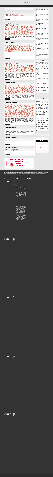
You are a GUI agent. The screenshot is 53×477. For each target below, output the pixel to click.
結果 (15, 92)
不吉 (28, 85)
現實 (23, 69)
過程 (6, 34)
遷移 (8, 34)
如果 (19, 107)
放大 (33, 89)
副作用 (25, 106)
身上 (8, 71)
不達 (15, 65)
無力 (8, 69)
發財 (14, 32)
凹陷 (14, 66)
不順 (18, 65)
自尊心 (14, 70)
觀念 (17, 50)
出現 (11, 106)
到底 (18, 106)
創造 (24, 27)
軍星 (24, 50)
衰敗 (6, 33)
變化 (20, 50)
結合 (13, 92)
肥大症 (7, 114)
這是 (28, 50)
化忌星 (5, 46)
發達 (15, 32)
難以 (25, 34)
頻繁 (28, 116)
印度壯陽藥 (26, 472)
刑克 (18, 66)
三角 (13, 45)
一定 (16, 85)
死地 (6, 31)
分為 (17, 66)
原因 (15, 46)
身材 (22, 50)
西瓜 (9, 115)
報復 (22, 67)
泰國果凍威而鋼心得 (21, 15)
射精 (16, 108)
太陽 (27, 28)
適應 (15, 71)
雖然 (24, 34)
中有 (25, 45)
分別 (17, 27)
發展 (12, 32)
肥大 (5, 114)
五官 (33, 65)
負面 (20, 115)
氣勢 (8, 31)
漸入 (6, 69)
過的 (5, 34)
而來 (19, 92)
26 (40, 149)
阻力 (6, 93)
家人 (32, 47)
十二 (30, 27)
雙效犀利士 (40, 130)
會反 (22, 110)
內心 (8, 66)
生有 (27, 69)
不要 (22, 105)
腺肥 (10, 114)
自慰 (13, 114)
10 (37, 145)
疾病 (12, 113)
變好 (21, 50)
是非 (16, 90)
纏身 (18, 92)
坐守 (16, 28)
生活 (6, 32)
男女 (33, 49)
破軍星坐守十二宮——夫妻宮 (10, 42)
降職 (8, 93)
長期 (14, 116)
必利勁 (38, 111)
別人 (20, 66)
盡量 (24, 113)
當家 (9, 32)
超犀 (10, 139)
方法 (12, 48)
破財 (20, 32)
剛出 (21, 27)
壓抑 (11, 107)
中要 (25, 105)
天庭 (31, 67)
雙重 (28, 71)
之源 (27, 105)
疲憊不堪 (10, 113)
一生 (19, 85)
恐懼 (16, 109)
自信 (11, 70)
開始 (18, 34)
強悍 (21, 29)
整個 (25, 30)
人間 (21, 26)
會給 (27, 90)
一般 (22, 85)
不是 (20, 45)
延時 (18, 29)
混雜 (19, 91)
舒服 (18, 114)
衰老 (8, 33)
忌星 (12, 89)
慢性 (30, 109)
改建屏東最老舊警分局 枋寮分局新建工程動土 (42, 89)
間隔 (15, 116)
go (8, 85)
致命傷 (16, 114)
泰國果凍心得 (6, 49)
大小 (28, 67)
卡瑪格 (10, 149)
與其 (12, 50)
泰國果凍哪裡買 (21, 31)
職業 (9, 50)
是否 (21, 48)
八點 (8, 106)
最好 (27, 48)
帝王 (12, 29)
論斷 (18, 50)
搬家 (7, 48)
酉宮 (11, 34)
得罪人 (27, 29)
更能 (20, 90)
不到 (12, 105)
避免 (9, 34)
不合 (16, 45)
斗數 (28, 30)
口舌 (18, 46)
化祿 (10, 46)
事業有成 (28, 65)
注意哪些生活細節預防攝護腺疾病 (11, 102)
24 (37, 149)
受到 (9, 67)
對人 (5, 29)
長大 (15, 34)
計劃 (25, 70)
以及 (28, 26)
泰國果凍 (20, 173)
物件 (27, 49)
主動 (26, 45)
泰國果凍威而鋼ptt (25, 31)
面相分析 (13, 64)
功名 (25, 27)
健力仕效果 (46, 104)
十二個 (32, 27)
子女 (29, 47)
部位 (5, 116)
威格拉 (10, 14)
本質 (32, 90)
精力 (28, 32)
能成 (24, 92)
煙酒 (13, 69)
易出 (12, 110)
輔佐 (26, 33)
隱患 (22, 116)
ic (9, 85)
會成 (26, 90)
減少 (21, 91)
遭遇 (33, 50)
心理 (30, 29)
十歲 (26, 66)
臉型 (8, 70)
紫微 (30, 32)
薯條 (22, 114)
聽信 (22, 92)
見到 (11, 33)
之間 (28, 45)
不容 (9, 65)
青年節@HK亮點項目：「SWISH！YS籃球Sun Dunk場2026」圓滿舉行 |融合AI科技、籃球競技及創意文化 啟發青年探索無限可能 (42, 51)
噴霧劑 (5, 28)
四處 (8, 28)
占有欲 (29, 66)
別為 (18, 27)
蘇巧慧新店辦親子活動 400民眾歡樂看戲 (41, 90)
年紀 (8, 68)
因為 (10, 28)
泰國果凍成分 (10, 49)
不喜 (31, 85)
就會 (24, 108)
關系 (11, 51)
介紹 (24, 26)
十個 (24, 66)
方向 (30, 30)
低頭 (30, 26)
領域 (30, 34)
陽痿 (21, 116)
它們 (28, 88)
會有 (25, 110)
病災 (11, 32)
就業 (6, 29)
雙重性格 (30, 71)
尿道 (27, 108)
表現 (5, 33)
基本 (20, 67)
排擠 (30, 89)
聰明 (6, 70)
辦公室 (30, 115)
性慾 (11, 109)
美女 (5, 70)
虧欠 (31, 92)
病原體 (14, 113)
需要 (32, 71)
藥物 (25, 114)
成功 (8, 30)
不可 (27, 85)
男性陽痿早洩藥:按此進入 (9, 8)
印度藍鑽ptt (43, 108)
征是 (12, 68)
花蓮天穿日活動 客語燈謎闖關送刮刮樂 (41, 83)
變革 (15, 33)
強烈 (22, 29)
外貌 (7, 47)
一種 (21, 85)
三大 (11, 45)
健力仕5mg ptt (42, 101)
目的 (32, 69)
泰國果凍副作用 (24, 173)
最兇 (22, 90)
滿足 (5, 69)
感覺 (29, 109)
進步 (30, 33)
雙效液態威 (10, 24)
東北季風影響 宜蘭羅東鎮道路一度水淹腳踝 (42, 62)
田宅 (29, 69)
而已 (21, 92)
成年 (11, 30)
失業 (17, 88)
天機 (8, 88)
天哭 (22, 28)
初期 (16, 106)
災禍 (21, 49)
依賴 (33, 26)
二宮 (14, 26)
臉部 (9, 70)
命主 (24, 46)
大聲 (30, 67)
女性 (32, 28)
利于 (20, 27)
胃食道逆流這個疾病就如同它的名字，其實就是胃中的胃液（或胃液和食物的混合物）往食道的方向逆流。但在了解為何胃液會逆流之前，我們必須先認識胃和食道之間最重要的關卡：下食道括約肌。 (21, 217)
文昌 (5, 90)
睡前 (27, 113)
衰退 (9, 33)
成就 (9, 30)
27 (42, 149)
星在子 (13, 90)
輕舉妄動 (10, 71)
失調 (29, 28)
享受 (31, 86)
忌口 (20, 68)
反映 (16, 46)
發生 (20, 113)
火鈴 (19, 49)
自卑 (25, 92)
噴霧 (27, 46)
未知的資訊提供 (42, 94)
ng (9, 45)
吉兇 (29, 87)
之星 (22, 86)
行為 (14, 50)
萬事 (20, 70)
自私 (11, 50)
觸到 (14, 115)
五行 (30, 86)
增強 (8, 107)
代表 (25, 26)
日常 (6, 110)
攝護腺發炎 (18, 150)
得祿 (9, 89)
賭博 (5, 71)
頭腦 (14, 93)
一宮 (18, 85)
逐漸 (29, 33)
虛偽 (30, 92)
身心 (23, 33)
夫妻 (12, 47)
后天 (12, 67)
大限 (11, 47)
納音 (5, 92)
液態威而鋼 (17, 49)
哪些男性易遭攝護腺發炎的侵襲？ (11, 127)
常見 (5, 68)
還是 (16, 71)
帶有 (14, 29)
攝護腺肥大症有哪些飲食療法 (40, 22)
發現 (18, 113)
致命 (14, 114)
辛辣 (25, 115)
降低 (18, 116)
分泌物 (13, 106)
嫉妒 (26, 88)
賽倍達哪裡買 (44, 122)
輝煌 (27, 33)
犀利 (20, 69)
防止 (17, 116)
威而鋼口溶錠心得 (7, 108)
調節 (17, 115)
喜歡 (17, 67)
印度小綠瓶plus (39, 107)
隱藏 (11, 93)
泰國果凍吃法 (16, 31)
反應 (8, 67)
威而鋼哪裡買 (23, 47)
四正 (7, 28)
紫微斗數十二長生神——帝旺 (10, 23)
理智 (25, 69)
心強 (15, 68)
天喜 (5, 88)
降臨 (20, 34)
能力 (8, 114)
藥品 (24, 114)
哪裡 (15, 67)
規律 (12, 33)
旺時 (9, 90)
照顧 (14, 69)
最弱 (23, 90)
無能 (30, 91)
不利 (14, 45)
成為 (12, 30)
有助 (27, 110)
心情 (29, 29)
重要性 (10, 51)
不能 (11, 65)
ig (10, 85)
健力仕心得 (41, 104)
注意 (14, 31)
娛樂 (25, 88)
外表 (24, 67)
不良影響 (13, 86)
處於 (28, 114)
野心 (12, 34)
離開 (12, 93)
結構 (16, 92)
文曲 (6, 90)
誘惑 (27, 70)
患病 (19, 109)
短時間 (29, 113)
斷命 (11, 48)
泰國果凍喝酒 (37, 173)
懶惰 (27, 68)
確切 (21, 32)
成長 (15, 30)
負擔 (18, 115)
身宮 (22, 33)
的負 (23, 113)
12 (40, 145)
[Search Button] (26, 3)
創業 (21, 66)
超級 (6, 71)
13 (42, 145)
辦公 (28, 115)
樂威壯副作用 (44, 113)
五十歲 (32, 65)
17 (37, 147)
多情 (8, 47)
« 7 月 (37, 152)
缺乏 (6, 50)
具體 (11, 66)
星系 (20, 48)
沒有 (12, 31)
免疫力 (7, 106)
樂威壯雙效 (43, 114)
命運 (14, 67)
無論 (11, 69)
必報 (18, 68)
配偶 (6, 51)
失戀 (14, 88)
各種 (21, 46)
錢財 (14, 34)
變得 (14, 33)
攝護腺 (16, 15)
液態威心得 (15, 112)
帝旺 (11, 29)
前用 (23, 106)
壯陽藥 (14, 107)
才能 (33, 68)
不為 (6, 86)
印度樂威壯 (43, 107)
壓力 (5, 47)
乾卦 (9, 26)
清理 (31, 112)
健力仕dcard (43, 103)
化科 (17, 87)
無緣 (24, 49)
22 (45, 147)
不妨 (33, 85)
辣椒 (27, 115)
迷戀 (32, 115)
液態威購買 (25, 112)
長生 (17, 34)
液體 (28, 112)
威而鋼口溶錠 (19, 47)
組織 (12, 92)
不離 (22, 45)
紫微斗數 (10, 25)
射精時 (19, 108)
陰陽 (21, 34)
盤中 (17, 32)
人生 (20, 26)
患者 (20, 109)
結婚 (5, 50)
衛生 (6, 115)
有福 (30, 90)
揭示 (22, 30)
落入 (28, 92)
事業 (11, 26)
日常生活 (9, 110)
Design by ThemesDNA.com (26, 476)
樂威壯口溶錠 (14, 173)
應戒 (32, 109)
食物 (33, 116)
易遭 (17, 15)
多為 (10, 47)
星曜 (18, 48)
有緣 (30, 48)
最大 (26, 48)
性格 (32, 29)
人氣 (18, 26)
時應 (15, 110)
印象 (32, 66)
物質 (16, 69)
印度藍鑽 (41, 108)
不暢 (18, 105)
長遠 (21, 71)
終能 (10, 92)
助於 (30, 106)
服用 (32, 110)
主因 (18, 86)
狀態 (22, 69)
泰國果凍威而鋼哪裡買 (21, 111)
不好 (8, 65)
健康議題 (10, 15)
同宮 (22, 46)
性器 (7, 109)
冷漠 (12, 66)
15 (45, 145)
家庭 (33, 47)
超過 (21, 115)
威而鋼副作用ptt (28, 107)
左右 (32, 108)
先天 (7, 66)
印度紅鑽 (47, 107)
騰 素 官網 (43, 130)
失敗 (15, 88)
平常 (15, 29)
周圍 (32, 87)
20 (42, 147)
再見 (12, 27)
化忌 (8, 87)
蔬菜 (21, 114)
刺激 (19, 106)
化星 (11, 87)
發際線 (31, 69)
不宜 (17, 45)
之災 (25, 86)
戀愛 (28, 68)
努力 (6, 87)
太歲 (9, 88)
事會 (29, 45)
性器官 (9, 109)
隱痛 (9, 93)
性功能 (6, 109)
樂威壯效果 (38, 114)
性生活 (14, 109)
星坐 (17, 48)
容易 (15, 108)
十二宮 (13, 46)
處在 (27, 114)
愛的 (26, 109)
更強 (24, 48)
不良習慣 (20, 105)
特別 (17, 69)
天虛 (25, 28)
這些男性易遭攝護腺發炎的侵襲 (11, 13)
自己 (16, 70)
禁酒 (31, 113)
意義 (5, 30)
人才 (32, 86)
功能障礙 (29, 106)
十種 (27, 66)
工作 (9, 29)
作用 (31, 26)
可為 (27, 87)
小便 (20, 108)
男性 (8, 32)
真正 (26, 113)
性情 (21, 68)
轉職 (27, 50)
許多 (15, 115)
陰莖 (20, 116)
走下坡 (19, 33)
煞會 (25, 49)
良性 (19, 114)
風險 (30, 116)
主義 (21, 65)
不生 (8, 86)
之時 (6, 26)
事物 (12, 26)
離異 (13, 51)
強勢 (20, 29)
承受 (20, 30)
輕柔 (24, 115)
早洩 (10, 110)
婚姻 (27, 47)
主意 (20, 65)
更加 (19, 90)
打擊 (25, 89)
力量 (5, 87)
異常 (6, 113)
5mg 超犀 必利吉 (18, 178)
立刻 (27, 32)
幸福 (17, 29)
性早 (12, 109)
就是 (23, 108)
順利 (14, 51)
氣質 (9, 31)
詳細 (26, 70)
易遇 (14, 48)
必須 (11, 89)
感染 (27, 109)
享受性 (32, 105)
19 (40, 147)
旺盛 (31, 30)
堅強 (21, 67)
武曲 (33, 48)
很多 (14, 68)
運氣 (32, 33)
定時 (14, 108)
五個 (17, 26)
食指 (31, 116)
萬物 (27, 92)
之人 (22, 65)
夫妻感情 (15, 47)
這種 (12, 71)
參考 (6, 67)
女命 (30, 28)
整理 (27, 30)
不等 (9, 86)
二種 (15, 26)
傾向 (8, 27)
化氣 (8, 46)
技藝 (27, 89)
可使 (26, 87)
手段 (18, 30)
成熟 (14, 30)
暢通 (18, 110)
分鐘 (15, 106)
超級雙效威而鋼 (41, 128)
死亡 (5, 31)
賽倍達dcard (44, 120)
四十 (18, 67)
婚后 (26, 47)
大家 (19, 28)
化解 (19, 87)
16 (47, 145)
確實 (22, 32)
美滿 (8, 50)
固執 (11, 28)
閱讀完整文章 (7, 19)
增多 (6, 107)
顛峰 (33, 34)
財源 (17, 33)
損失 (31, 89)
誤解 (29, 70)
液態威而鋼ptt (22, 112)
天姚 (6, 88)
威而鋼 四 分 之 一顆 (22, 107)
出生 (15, 27)
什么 (22, 26)
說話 (30, 70)
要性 (15, 50)
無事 (27, 91)
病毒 (15, 113)
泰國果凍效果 (14, 49)
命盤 (25, 46)
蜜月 (30, 114)
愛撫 (25, 109)
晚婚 (23, 48)
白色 (21, 113)
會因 (24, 110)
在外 (13, 28)
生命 (5, 32)
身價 (20, 33)
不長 (15, 86)
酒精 (6, 116)
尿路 (26, 108)
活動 (12, 112)
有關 (32, 48)
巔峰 (8, 29)
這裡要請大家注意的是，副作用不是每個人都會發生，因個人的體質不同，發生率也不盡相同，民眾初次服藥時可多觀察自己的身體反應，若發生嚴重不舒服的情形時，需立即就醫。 (21, 188)
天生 (33, 67)
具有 (10, 66)
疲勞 (8, 113)
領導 (31, 34)
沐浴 (11, 31)
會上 (21, 110)
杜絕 (33, 110)
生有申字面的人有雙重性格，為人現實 (12, 62)
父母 (31, 91)
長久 (12, 116)
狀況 (30, 49)
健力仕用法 (38, 106)
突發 (25, 32)
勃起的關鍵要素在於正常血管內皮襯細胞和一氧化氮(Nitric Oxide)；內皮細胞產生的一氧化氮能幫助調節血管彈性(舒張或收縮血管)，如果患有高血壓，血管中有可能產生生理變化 (21, 194)
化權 (7, 46)
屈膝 (29, 108)
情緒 (15, 89)
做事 (6, 27)
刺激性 (21, 106)
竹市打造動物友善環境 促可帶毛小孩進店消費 (42, 87)
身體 (25, 33)
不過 (14, 65)
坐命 (14, 28)
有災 (29, 90)
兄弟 (9, 27)
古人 (19, 46)
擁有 (24, 30)
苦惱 (19, 70)
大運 (20, 28)
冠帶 (14, 27)
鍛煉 (11, 116)
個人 (5, 27)
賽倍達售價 (39, 124)
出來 (10, 106)
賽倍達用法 (40, 126)
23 (47, 147)
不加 (14, 105)
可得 (11, 67)
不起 (12, 65)
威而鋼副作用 (45, 108)
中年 (23, 45)
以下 (27, 26)
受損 (22, 87)
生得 (26, 69)
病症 (17, 113)
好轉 (20, 88)
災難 (25, 91)
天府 (23, 28)
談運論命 (13, 25)
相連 (18, 32)
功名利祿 (28, 27)
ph (10, 45)
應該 (6, 30)
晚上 (16, 110)
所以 (17, 30)
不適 (24, 105)
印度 (31, 66)
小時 (22, 108)
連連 (30, 50)
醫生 (9, 116)
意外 (17, 89)
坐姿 (5, 107)
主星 (5, 26)
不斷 (19, 45)
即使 (5, 67)
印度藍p (39, 108)
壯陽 (12, 107)
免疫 (5, 106)
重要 (8, 51)
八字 (8, 172)
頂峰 (28, 34)
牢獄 (33, 91)
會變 (29, 48)
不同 (6, 65)
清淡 (29, 112)
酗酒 (8, 116)
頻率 (27, 116)
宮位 (30, 47)
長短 (19, 71)
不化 (25, 85)
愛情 (24, 68)
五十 (30, 65)
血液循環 (32, 114)
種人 (32, 113)
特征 (28, 49)
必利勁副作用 (42, 111)
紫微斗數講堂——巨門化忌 (10, 82)
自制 (12, 70)
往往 (25, 29)
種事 (24, 32)
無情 (22, 49)
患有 (17, 109)
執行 (17, 28)
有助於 (29, 110)
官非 (31, 88)
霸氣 (27, 34)
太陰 (26, 28)
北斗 (20, 87)
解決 (12, 115)
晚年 (17, 90)
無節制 (10, 69)
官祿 (29, 88)
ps (14, 85)
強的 (24, 29)
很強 (6, 89)
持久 (21, 30)
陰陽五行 (26, 71)
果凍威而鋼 (26, 1)
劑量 (26, 106)
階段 (22, 34)
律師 (8, 89)
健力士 (42, 106)
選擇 (5, 51)
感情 (25, 68)
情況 (14, 89)
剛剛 (22, 27)
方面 (5, 110)
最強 (25, 90)
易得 (33, 30)
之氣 (8, 26)
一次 (8, 105)
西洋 (22, 70)
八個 (11, 27)
